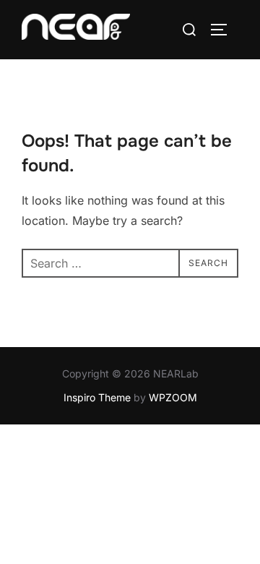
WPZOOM (173, 397)
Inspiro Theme (97, 397)
